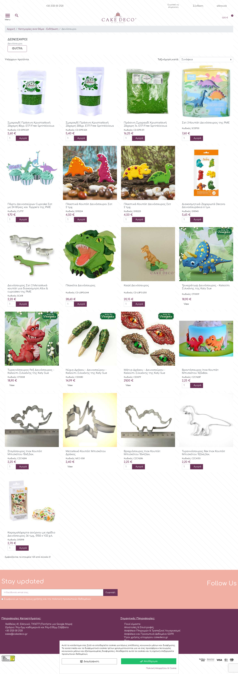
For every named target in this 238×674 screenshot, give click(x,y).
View (186, 304)
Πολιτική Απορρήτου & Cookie (161, 668)
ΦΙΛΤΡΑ (17, 48)
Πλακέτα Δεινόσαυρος (80, 285)
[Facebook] (7, 5)
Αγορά (23, 138)
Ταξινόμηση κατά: (168, 59)
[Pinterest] (21, 5)
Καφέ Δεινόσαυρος (136, 285)
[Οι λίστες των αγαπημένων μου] (206, 18)
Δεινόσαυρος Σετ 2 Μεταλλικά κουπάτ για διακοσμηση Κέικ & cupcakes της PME (28, 288)
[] (16, 19)
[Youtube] (16, 5)
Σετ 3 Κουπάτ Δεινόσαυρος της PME (206, 122)
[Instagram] (12, 5)
